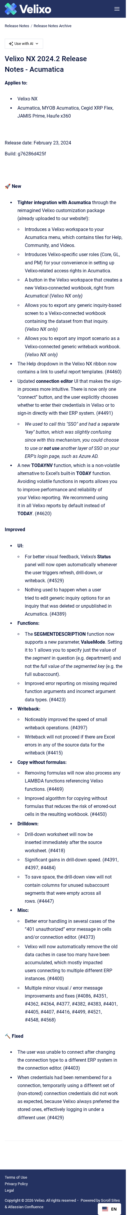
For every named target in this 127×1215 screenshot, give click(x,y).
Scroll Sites (110, 1200)
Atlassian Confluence (25, 1207)
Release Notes (17, 26)
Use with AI (23, 43)
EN (114, 1209)
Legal (9, 1190)
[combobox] (109, 1209)
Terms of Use (16, 1177)
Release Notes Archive (52, 26)
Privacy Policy (16, 1184)
